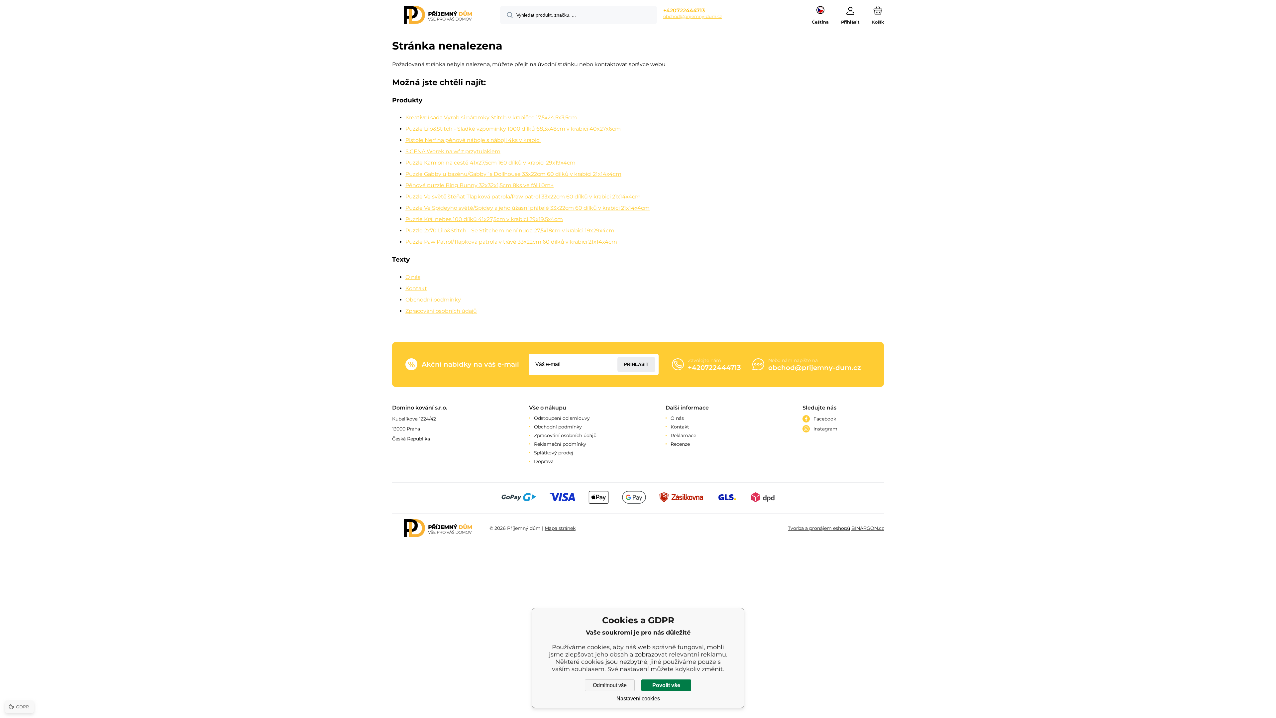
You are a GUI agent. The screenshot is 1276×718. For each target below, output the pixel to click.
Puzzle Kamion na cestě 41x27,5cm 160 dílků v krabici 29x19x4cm (490, 163)
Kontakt (416, 288)
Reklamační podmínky (560, 444)
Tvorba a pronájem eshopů (819, 528)
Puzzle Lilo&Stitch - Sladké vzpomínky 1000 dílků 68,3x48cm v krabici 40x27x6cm (513, 129)
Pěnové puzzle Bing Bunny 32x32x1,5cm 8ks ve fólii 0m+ (479, 185)
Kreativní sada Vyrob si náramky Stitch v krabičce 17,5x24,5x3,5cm (491, 117)
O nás (412, 277)
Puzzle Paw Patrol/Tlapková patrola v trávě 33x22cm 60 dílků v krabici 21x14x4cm (511, 242)
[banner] (437, 16)
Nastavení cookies (638, 698)
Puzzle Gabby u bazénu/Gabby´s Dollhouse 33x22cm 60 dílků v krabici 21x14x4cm (513, 174)
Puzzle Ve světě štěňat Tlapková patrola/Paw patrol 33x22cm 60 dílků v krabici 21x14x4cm (523, 196)
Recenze (680, 444)
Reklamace (683, 435)
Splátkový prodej (553, 453)
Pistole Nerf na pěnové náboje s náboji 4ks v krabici (473, 140)
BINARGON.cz (867, 528)
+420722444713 (684, 10)
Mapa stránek (560, 528)
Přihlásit (636, 364)
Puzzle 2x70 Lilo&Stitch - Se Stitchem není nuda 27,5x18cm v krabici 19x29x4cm (509, 230)
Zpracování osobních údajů (441, 311)
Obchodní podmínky (433, 300)
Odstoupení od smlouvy (562, 418)
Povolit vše (666, 685)
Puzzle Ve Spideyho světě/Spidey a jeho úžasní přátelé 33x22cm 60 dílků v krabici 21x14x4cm (527, 208)
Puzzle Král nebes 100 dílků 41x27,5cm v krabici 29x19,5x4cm (484, 219)
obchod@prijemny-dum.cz (692, 16)
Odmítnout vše (610, 685)
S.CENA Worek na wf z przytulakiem (452, 151)
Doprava (544, 461)
